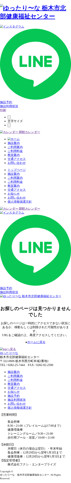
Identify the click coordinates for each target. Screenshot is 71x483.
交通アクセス (17, 158)
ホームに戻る (36, 342)
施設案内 (14, 143)
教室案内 (14, 155)
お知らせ (14, 193)
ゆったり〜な (9, 353)
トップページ (17, 169)
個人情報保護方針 (20, 201)
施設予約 (6, 102)
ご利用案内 (15, 147)
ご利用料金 (15, 151)
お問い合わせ (17, 162)
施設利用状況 (9, 106)
